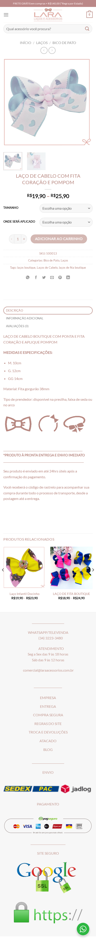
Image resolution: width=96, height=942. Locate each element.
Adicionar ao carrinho (59, 239)
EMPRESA (48, 697)
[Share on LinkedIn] (68, 277)
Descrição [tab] (14, 310)
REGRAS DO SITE (48, 723)
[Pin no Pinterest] (60, 277)
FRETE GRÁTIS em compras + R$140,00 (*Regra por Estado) (48, 3)
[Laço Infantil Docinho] (24, 568)
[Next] (85, 103)
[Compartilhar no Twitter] (44, 277)
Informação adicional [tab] (25, 318)
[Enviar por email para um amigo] (52, 277)
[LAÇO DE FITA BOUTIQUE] (71, 568)
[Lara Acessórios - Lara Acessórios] (48, 14)
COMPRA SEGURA (48, 715)
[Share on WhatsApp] (27, 277)
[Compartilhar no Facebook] (36, 277)
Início (25, 42)
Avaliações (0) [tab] (17, 326)
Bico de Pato (64, 42)
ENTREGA (48, 706)
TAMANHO (10, 207)
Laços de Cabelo (47, 267)
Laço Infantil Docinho (25, 594)
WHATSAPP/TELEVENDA (48, 632)
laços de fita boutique (72, 267)
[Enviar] (87, 28)
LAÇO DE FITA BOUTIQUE (71, 594)
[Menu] (6, 14)
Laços (42, 42)
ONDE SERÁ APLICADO (19, 221)
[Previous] (11, 103)
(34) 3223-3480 (50, 638)
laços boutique (26, 267)
